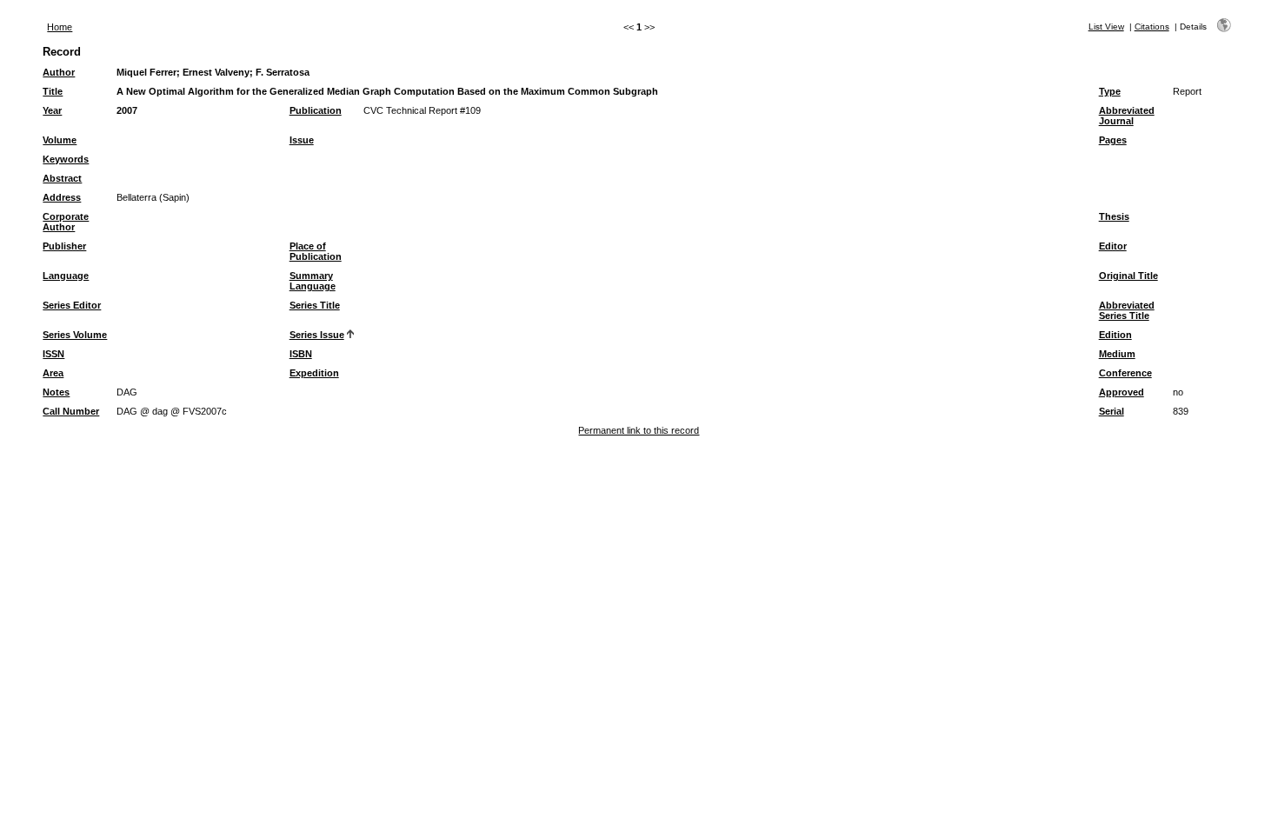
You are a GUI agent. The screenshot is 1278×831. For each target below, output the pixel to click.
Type (1110, 91)
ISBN (301, 354)
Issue (302, 140)
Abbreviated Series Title (1127, 310)
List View (1106, 26)
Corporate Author (66, 221)
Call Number (71, 411)
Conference (1125, 373)
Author (59, 72)
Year (52, 110)
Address (62, 197)
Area (53, 373)
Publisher (64, 246)
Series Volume (75, 334)
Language (66, 275)
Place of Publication (316, 251)
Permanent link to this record (638, 430)
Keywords (66, 159)
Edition (1115, 334)
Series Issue (317, 334)
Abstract (62, 178)
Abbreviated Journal (1127, 115)
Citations (1152, 26)
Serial (1111, 411)
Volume (60, 140)
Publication (316, 110)
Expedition (314, 373)
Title (53, 91)
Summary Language (313, 280)
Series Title (315, 305)
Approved (1121, 392)
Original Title (1128, 275)
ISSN (53, 354)
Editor (1113, 246)
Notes (56, 392)
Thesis (1114, 216)
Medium (1117, 354)
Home (59, 27)
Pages (1113, 140)
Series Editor (72, 305)
